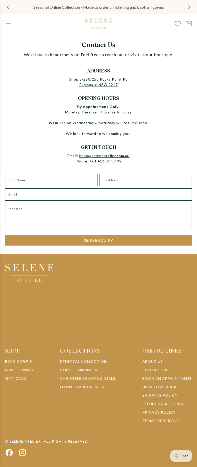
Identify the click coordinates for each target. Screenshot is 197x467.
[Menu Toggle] (8, 24)
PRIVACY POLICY (159, 412)
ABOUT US (152, 361)
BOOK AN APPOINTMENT (167, 378)
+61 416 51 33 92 (106, 161)
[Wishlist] (178, 24)
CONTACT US (155, 370)
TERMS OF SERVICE (161, 421)
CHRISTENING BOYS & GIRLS (87, 378)
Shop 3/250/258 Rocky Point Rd (98, 79)
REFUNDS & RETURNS (162, 404)
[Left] (8, 7)
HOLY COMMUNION (79, 370)
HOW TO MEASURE (160, 387)
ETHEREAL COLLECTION (83, 361)
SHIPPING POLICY (160, 395)
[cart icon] (189, 24)
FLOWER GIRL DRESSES (82, 387)
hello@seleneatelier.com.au (104, 155)
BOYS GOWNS (18, 361)
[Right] (189, 7)
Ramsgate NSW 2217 (98, 84)
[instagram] (22, 453)
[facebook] (9, 453)
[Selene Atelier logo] (98, 23)
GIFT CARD (16, 378)
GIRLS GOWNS (19, 370)
